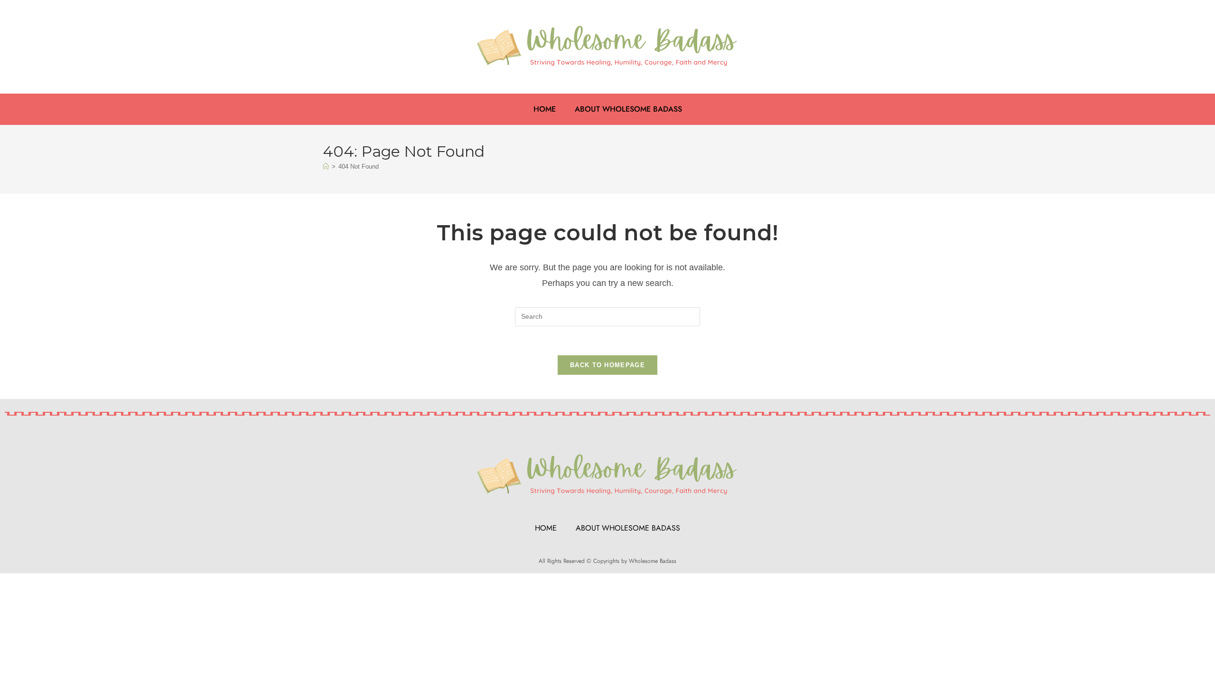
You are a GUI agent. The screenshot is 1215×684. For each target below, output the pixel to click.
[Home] (326, 166)
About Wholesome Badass (628, 109)
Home (544, 109)
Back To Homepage (607, 365)
